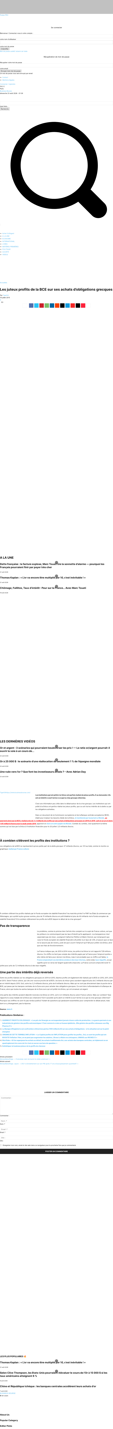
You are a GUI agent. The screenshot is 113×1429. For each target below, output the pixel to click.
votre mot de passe (7, 46)
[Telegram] (67, 305)
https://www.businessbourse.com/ (18, 792)
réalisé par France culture (18, 849)
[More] (88, 305)
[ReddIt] (57, 305)
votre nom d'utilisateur (8, 39)
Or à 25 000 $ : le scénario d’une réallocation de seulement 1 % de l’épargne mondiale (50, 761)
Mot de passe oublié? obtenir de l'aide (13, 51)
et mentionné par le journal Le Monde (89, 818)
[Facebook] (0, 96)
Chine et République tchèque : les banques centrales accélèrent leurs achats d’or (48, 1386)
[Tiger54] (6, 790)
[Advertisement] (16, 488)
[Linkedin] (52, 305)
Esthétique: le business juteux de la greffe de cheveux (23, 1046)
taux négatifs (100, 960)
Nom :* (2, 1124)
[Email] (62, 305)
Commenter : (4, 1116)
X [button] (110, 1424)
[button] (56, 222)
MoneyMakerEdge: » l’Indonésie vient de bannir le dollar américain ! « (25, 1059)
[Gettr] (83, 305)
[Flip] (73, 305)
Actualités (3, 283)
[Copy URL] (78, 305)
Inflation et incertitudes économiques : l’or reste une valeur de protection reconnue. (49, 1426)
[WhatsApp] (47, 305)
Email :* (2, 1132)
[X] (0, 98)
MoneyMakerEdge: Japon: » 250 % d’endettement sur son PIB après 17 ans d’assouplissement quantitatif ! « (39, 1064)
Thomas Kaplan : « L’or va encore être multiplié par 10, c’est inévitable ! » (43, 577)
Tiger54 (6, 295)
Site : (2, 1141)
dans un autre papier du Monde (59, 824)
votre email (4, 68)
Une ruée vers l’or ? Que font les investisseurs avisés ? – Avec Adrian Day (43, 771)
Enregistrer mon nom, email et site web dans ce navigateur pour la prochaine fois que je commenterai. (39, 1145)
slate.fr (9, 1009)
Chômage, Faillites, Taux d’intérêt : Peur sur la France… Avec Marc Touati (43, 588)
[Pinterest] (41, 305)
